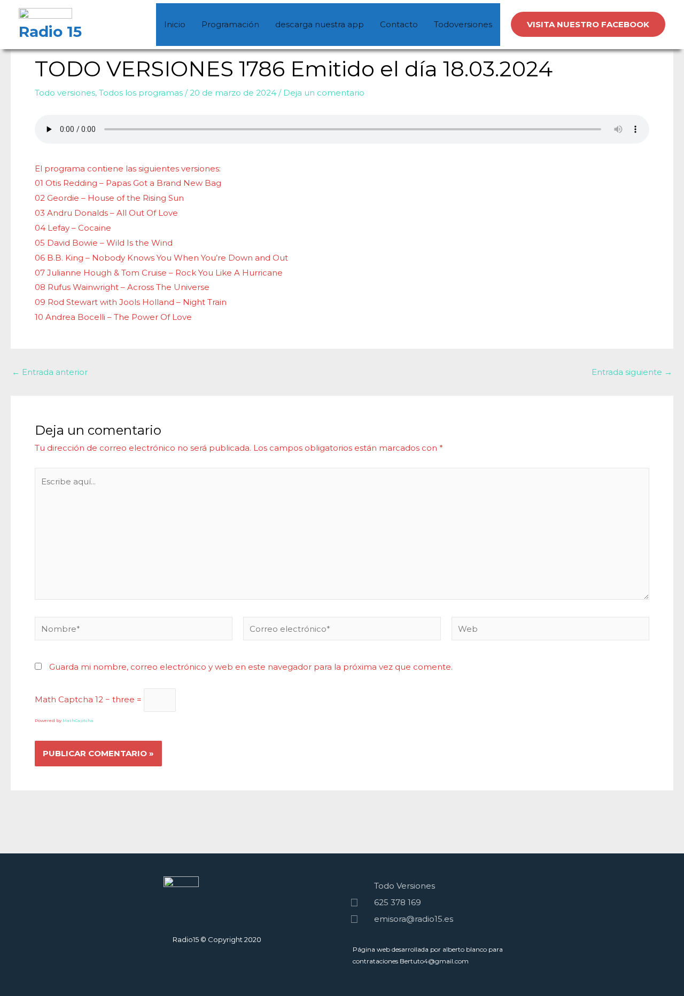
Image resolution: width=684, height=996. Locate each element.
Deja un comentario (323, 93)
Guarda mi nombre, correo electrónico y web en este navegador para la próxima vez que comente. (251, 667)
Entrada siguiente (632, 372)
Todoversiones (463, 24)
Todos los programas (141, 93)
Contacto (399, 24)
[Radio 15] (45, 15)
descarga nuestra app (319, 24)
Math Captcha (64, 699)
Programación (230, 24)
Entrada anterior (50, 372)
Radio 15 (50, 31)
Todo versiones (65, 93)
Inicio (174, 24)
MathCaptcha (78, 720)
